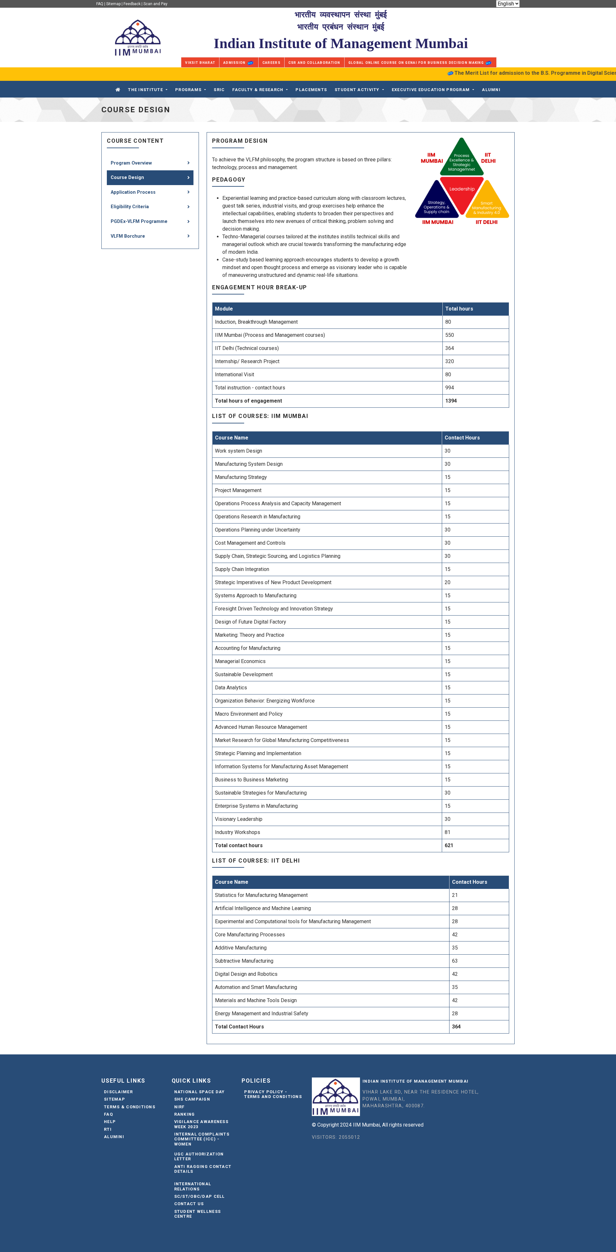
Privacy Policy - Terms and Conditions (273, 1094)
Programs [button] (188, 89)
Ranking (184, 1114)
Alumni (491, 89)
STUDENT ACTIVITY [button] (357, 89)
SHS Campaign (192, 1099)
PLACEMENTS (311, 89)
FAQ (99, 4)
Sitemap (113, 4)
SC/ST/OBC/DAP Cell (199, 1196)
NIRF (179, 1106)
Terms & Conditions (129, 1106)
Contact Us (189, 1203)
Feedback (132, 4)
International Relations (192, 1186)
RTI (108, 1129)
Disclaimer (118, 1091)
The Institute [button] (145, 89)
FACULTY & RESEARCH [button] (257, 89)
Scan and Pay (155, 4)
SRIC (219, 89)
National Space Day (199, 1091)
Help (110, 1121)
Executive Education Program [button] (431, 89)
